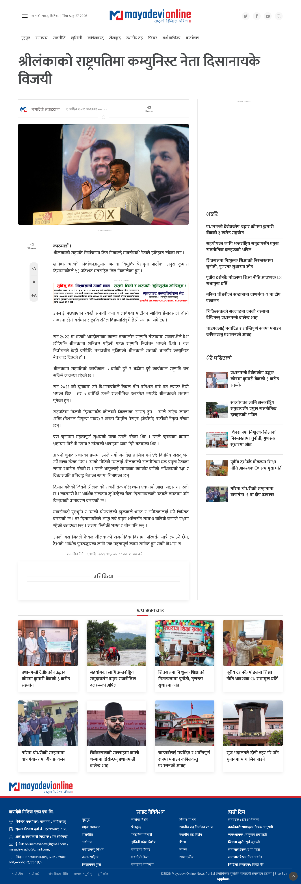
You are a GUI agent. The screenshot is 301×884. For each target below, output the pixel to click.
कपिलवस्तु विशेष (93, 850)
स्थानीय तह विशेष (190, 835)
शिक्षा (182, 842)
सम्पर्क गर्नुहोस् (83, 874)
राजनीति (59, 38)
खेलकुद (115, 38)
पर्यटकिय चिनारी (141, 835)
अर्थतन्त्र (87, 842)
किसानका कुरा (91, 865)
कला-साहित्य (90, 857)
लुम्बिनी (76, 38)
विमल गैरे (246, 865)
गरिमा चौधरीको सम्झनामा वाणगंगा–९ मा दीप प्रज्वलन (243, 298)
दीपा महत (244, 850)
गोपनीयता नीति (58, 874)
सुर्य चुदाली (244, 842)
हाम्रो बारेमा (35, 874)
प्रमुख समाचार (91, 827)
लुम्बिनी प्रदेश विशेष (143, 842)
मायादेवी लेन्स (140, 857)
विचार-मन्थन (187, 820)
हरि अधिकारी (243, 820)
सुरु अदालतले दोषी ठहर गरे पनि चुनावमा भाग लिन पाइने (253, 756)
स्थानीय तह (134, 38)
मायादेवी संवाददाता (46, 109)
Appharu (223, 879)
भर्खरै (212, 214)
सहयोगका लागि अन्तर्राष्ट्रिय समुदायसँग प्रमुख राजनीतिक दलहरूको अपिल (242, 247)
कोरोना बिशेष (139, 820)
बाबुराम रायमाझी (247, 835)
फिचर (152, 38)
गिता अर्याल (245, 857)
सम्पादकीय (186, 857)
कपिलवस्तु (95, 38)
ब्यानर (183, 850)
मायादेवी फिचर (140, 850)
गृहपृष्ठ (25, 38)
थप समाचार (150, 610)
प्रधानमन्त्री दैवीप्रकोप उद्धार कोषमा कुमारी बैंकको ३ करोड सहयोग (240, 230)
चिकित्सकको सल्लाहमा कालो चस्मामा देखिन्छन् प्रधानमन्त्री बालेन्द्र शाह (237, 314)
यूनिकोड (102, 874)
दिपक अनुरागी (250, 827)
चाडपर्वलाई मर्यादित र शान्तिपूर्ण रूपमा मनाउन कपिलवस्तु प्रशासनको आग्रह (243, 331)
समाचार (41, 38)
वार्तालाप (192, 38)
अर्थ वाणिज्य (171, 38)
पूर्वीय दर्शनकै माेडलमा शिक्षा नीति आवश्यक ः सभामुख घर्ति (244, 281)
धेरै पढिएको (219, 358)
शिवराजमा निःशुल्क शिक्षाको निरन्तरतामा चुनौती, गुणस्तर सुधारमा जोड (239, 264)
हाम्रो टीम (17, 874)
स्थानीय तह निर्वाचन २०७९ (196, 827)
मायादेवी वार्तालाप (142, 865)
